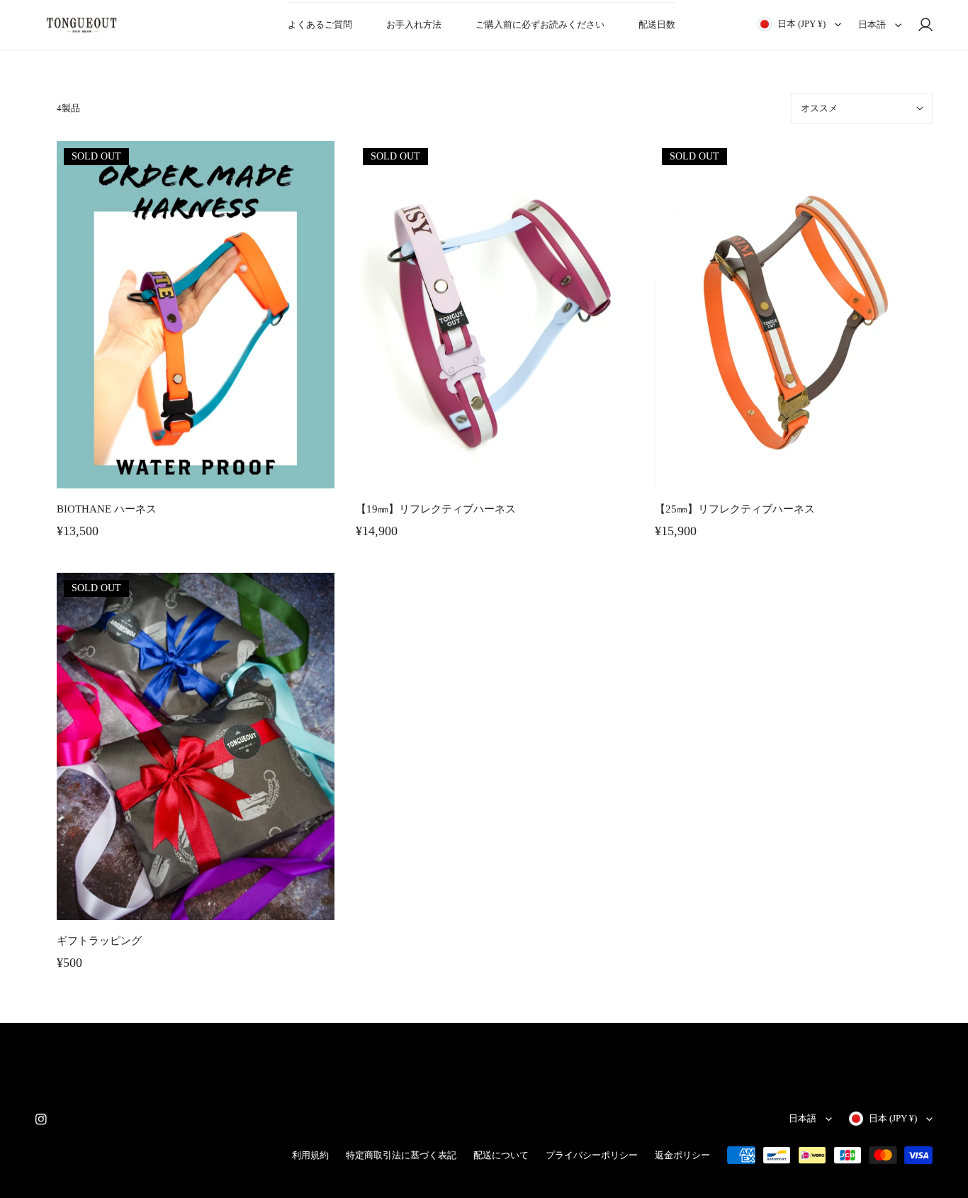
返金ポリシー (682, 1155)
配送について (501, 1155)
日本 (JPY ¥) (801, 23)
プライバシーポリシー (592, 1155)
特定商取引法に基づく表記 (401, 1155)
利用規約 (310, 1155)
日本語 (872, 24)
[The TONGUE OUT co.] (81, 25)
